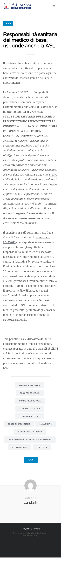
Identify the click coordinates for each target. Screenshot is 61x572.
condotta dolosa (30, 408)
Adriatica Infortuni (29, 385)
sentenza (42, 447)
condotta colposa (30, 401)
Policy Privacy (30, 535)
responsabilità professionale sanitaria (30, 439)
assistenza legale (30, 393)
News (8, 23)
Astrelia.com (41, 533)
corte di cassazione (19, 424)
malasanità (46, 424)
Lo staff (30, 502)
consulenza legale (30, 416)
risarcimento (19, 447)
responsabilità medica (30, 432)
